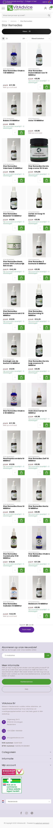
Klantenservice (27, 682)
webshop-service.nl (42, 823)
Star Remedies (26, 21)
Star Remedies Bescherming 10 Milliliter (35, 313)
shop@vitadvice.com (15, 738)
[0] (50, 8)
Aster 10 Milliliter (36, 121)
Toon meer (26, 629)
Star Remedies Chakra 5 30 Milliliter (39, 555)
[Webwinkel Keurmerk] (26, 771)
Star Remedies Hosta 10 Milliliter (38, 507)
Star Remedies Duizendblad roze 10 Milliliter (37, 73)
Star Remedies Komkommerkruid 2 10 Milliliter (13, 313)
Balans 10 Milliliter (11, 121)
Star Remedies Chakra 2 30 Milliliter (13, 412)
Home (4, 21)
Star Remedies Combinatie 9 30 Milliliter (10, 556)
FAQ (26, 689)
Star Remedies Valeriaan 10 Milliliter (13, 167)
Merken (14, 21)
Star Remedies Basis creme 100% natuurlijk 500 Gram (13, 264)
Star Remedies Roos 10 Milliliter (13, 507)
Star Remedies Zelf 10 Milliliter (38, 459)
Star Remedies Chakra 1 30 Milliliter (13, 72)
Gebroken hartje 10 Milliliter (37, 412)
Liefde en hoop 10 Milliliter (36, 215)
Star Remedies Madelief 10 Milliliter (12, 215)
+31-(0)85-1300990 (14, 731)
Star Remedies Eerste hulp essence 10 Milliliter (38, 363)
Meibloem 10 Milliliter (38, 604)
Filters (25, 31)
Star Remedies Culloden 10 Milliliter (12, 605)
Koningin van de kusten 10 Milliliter (11, 362)
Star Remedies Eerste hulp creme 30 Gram (38, 167)
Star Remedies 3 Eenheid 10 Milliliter (37, 263)
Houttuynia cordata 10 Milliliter (13, 459)
